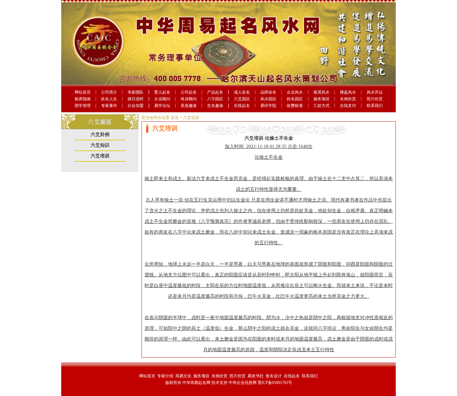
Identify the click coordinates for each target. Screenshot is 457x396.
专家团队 (135, 92)
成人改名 (242, 92)
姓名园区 (295, 99)
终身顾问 (189, 99)
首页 (175, 117)
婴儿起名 (162, 92)
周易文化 (183, 376)
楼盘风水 (348, 92)
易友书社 (256, 376)
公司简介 (109, 92)
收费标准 (295, 105)
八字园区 (215, 99)
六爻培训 (100, 155)
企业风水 (295, 92)
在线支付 (348, 105)
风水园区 (268, 99)
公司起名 (189, 92)
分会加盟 (135, 105)
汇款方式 (321, 105)
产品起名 (215, 92)
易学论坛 (162, 105)
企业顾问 (162, 99)
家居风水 (321, 92)
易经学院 (268, 105)
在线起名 (242, 105)
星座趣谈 (189, 105)
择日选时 (135, 99)
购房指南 (83, 99)
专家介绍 (165, 376)
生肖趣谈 (215, 105)
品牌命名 (268, 92)
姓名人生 (109, 99)
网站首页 (83, 92)
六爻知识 (100, 145)
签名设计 (274, 376)
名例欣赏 (348, 99)
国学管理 (83, 105)
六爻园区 (242, 99)
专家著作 (109, 105)
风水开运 (375, 92)
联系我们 (375, 105)
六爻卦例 (100, 134)
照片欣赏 (375, 99)
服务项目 (321, 99)
